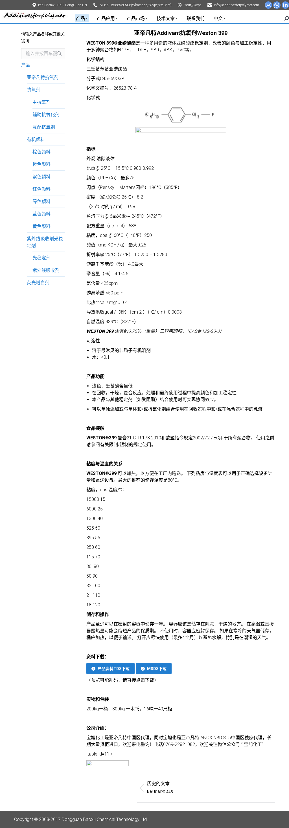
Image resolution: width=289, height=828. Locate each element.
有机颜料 (36, 139)
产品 (25, 65)
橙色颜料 (41, 164)
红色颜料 (41, 189)
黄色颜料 (41, 226)
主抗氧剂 (41, 102)
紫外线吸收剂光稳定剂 (45, 242)
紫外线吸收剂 (46, 270)
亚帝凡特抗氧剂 (42, 77)
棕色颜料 (41, 152)
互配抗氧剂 (43, 127)
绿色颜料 (41, 201)
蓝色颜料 (41, 214)
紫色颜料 (41, 176)
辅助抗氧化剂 (46, 114)
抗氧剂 (33, 90)
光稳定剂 (41, 258)
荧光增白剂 (38, 282)
